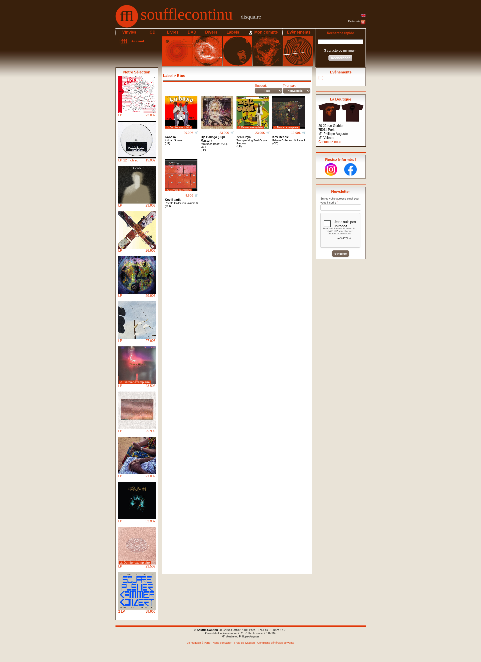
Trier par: (289, 85)
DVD (192, 32)
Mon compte (265, 32)
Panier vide (354, 21)
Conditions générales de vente (275, 642)
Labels (232, 32)
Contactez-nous (329, 142)
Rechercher (340, 58)
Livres (173, 32)
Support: (261, 85)
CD (153, 32)
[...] (320, 77)
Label (168, 76)
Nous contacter (222, 642)
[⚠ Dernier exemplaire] (181, 110)
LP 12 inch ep (136, 160)
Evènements (299, 32)
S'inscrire (340, 253)
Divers (211, 32)
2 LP (136, 611)
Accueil (136, 41)
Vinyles (129, 32)
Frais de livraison (244, 642)
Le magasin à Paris (198, 642)
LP (136, 115)
